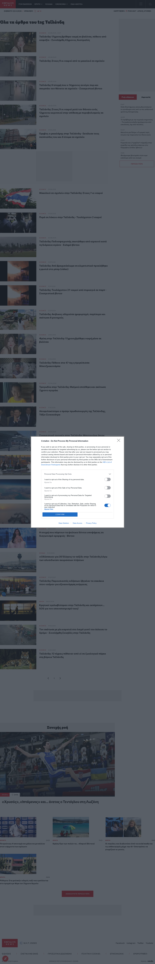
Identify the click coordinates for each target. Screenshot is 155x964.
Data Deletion (64, 523)
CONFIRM (60, 514)
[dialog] (77, 482)
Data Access (77, 523)
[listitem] (77, 474)
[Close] (119, 441)
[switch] (107, 479)
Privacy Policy (91, 523)
